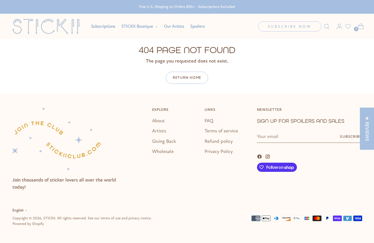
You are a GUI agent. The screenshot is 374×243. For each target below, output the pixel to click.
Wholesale (163, 151)
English (18, 210)
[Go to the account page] (337, 26)
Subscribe (351, 136)
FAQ (209, 121)
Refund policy (219, 141)
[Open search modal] (327, 26)
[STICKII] (48, 26)
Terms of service (221, 131)
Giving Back (164, 141)
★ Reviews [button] (367, 128)
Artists (159, 131)
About (158, 121)
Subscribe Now (289, 26)
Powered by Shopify (28, 224)
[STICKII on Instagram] (268, 156)
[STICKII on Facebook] (260, 156)
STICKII (49, 218)
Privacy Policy (219, 151)
